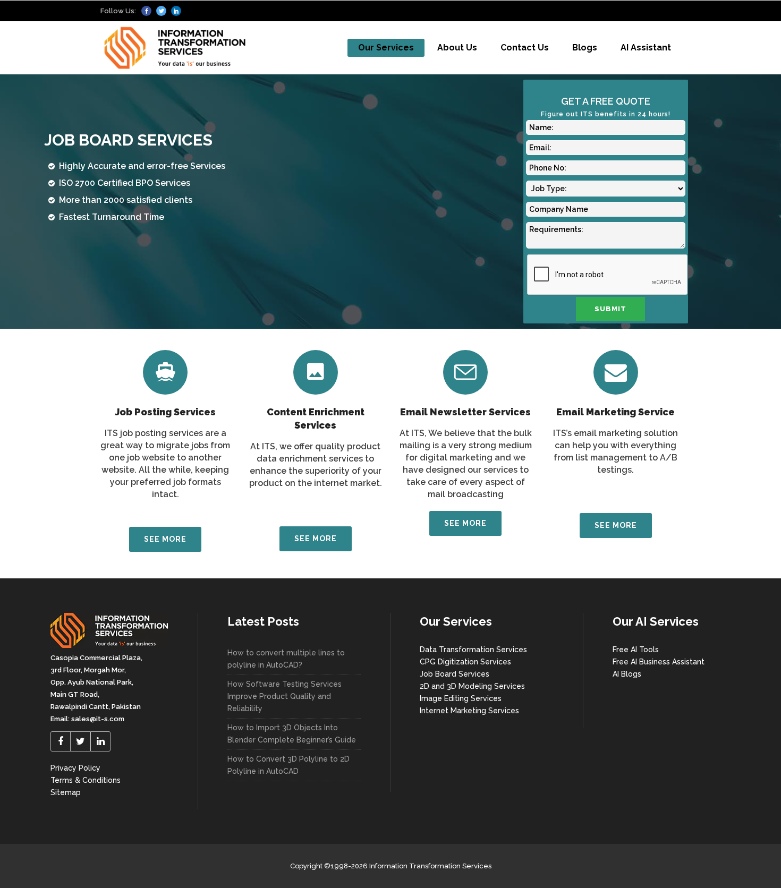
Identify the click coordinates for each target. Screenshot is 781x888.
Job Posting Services (165, 411)
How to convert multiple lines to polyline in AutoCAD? (286, 658)
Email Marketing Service (615, 411)
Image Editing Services (461, 698)
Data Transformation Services (473, 649)
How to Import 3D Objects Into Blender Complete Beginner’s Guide (291, 733)
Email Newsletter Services (465, 411)
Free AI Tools (636, 649)
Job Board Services (454, 674)
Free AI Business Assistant (658, 662)
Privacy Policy (75, 768)
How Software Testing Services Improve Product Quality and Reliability (284, 696)
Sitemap (65, 792)
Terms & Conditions (85, 780)
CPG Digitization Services (465, 662)
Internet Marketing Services (469, 710)
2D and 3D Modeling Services (472, 686)
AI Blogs (627, 674)
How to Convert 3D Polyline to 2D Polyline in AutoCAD (288, 765)
